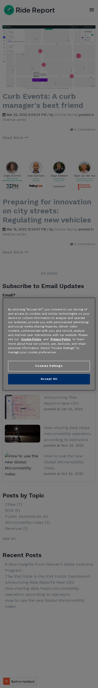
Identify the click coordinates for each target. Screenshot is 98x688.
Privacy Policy (61, 339)
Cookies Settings (49, 366)
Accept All (49, 379)
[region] (49, 344)
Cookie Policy (31, 339)
